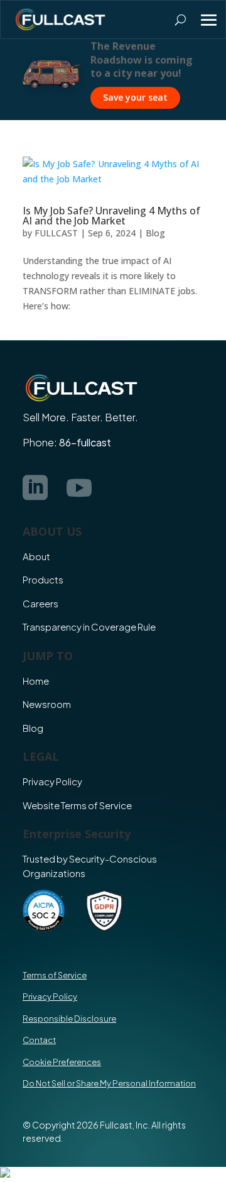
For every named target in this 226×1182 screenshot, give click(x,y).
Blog (155, 233)
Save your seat (135, 97)
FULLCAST (56, 233)
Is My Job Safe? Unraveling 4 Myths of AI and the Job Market (111, 216)
